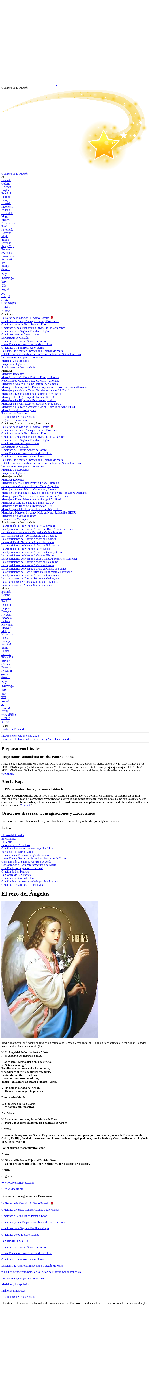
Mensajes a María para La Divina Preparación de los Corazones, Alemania (44, 387)
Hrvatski (6, 203)
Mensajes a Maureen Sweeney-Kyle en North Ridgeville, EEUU (38, 406)
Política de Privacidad (14, 729)
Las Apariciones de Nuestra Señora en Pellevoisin (30, 545)
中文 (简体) (8, 303)
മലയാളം (7, 278)
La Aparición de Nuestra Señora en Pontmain (27, 542)
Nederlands (8, 223)
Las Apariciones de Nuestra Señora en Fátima (27, 555)
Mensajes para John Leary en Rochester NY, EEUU (31, 403)
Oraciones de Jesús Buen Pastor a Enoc (24, 324)
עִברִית (5, 299)
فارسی (5, 296)
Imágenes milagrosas (13, 1290)
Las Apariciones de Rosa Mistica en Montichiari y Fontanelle (36, 571)
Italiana (5, 209)
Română (6, 233)
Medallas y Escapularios (15, 1284)
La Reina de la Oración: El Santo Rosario (27, 317)
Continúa (26, 805)
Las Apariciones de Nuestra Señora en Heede (27, 565)
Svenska (6, 242)
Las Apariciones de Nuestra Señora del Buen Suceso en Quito (37, 529)
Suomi (5, 239)
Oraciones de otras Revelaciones (20, 334)
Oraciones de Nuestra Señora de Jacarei (24, 1247)
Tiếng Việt (7, 246)
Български (7, 256)
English (5, 190)
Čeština (5, 183)
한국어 (5, 310)
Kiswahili (7, 213)
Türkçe (5, 249)
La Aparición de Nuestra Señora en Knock (26, 548)
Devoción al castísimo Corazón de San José (26, 1253)
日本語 (5, 306)
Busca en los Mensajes (14, 413)
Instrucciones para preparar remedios (22, 1278)
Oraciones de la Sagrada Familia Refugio (25, 331)
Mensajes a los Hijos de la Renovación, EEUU (28, 400)
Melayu (5, 219)
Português (7, 229)
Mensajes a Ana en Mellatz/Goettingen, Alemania (30, 383)
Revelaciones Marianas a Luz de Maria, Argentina (30, 380)
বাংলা (3, 262)
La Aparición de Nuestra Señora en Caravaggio (28, 525)
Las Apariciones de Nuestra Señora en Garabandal (30, 575)
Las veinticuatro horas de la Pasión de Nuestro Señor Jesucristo (41, 354)
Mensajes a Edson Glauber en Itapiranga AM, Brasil (31, 393)
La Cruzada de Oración (15, 337)
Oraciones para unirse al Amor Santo (22, 347)
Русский (6, 259)
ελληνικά (6, 252)
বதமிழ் (5, 265)
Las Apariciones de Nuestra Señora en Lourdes (28, 538)
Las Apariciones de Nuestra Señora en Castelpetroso (31, 552)
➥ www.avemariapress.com (17, 1182)
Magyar (5, 216)
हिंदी (3, 285)
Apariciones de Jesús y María (18, 367)
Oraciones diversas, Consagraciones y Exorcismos (30, 321)
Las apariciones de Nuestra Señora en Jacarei (27, 585)
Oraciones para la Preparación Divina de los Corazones (33, 327)
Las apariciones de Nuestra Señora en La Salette (29, 535)
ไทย (4, 282)
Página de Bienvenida (14, 420)
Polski (5, 226)
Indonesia (7, 206)
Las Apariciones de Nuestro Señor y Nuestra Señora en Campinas (39, 558)
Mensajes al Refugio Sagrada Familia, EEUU (27, 397)
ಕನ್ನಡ (4, 273)
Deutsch (6, 186)
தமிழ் (4, 674)
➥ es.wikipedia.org (12, 1188)
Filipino (5, 196)
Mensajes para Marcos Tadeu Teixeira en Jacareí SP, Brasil (35, 390)
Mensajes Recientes (12, 373)
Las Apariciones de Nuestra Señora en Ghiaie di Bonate (33, 568)
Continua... (8, 773)
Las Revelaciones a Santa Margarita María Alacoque (31, 532)
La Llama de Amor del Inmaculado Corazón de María (32, 350)
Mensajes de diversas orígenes (18, 410)
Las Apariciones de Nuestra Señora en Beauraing (29, 561)
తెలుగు (5, 269)
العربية (5, 289)
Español (6, 193)
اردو (3, 292)
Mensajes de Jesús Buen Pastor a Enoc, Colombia (30, 377)
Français (6, 200)
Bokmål (6, 180)
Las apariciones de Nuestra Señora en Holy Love (29, 581)
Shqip (4, 236)
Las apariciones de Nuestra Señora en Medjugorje (30, 578)
